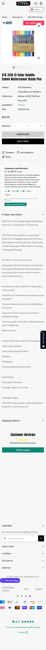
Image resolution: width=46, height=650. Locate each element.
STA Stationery (24, 87)
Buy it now (23, 141)
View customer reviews (15, 204)
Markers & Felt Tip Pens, (29, 96)
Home (4, 17)
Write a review (23, 450)
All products (17, 17)
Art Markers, (35, 91)
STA (25, 100)
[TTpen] (23, 3)
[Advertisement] (23, 495)
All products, (23, 91)
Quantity (6, 126)
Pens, (20, 100)
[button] (41, 3)
